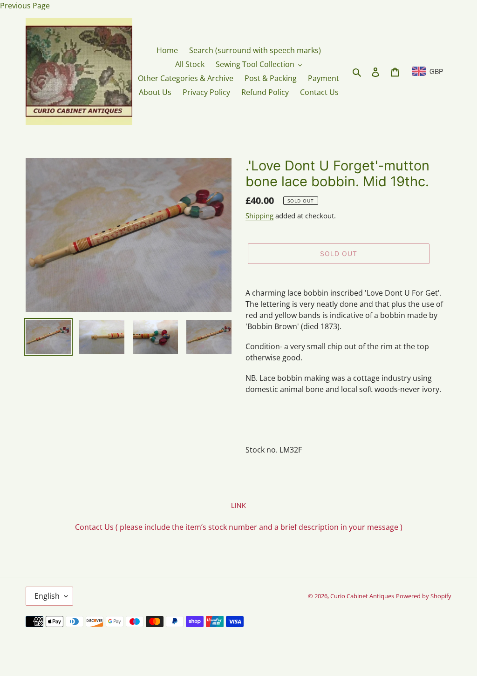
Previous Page (25, 5)
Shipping (259, 215)
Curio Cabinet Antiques (362, 596)
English (47, 596)
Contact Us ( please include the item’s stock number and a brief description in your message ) (238, 527)
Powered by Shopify (423, 596)
